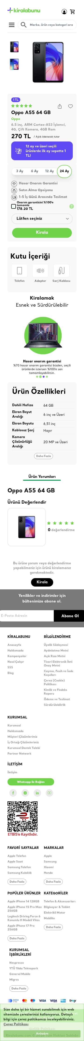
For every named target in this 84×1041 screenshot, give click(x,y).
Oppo (15, 119)
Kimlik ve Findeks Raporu (55, 691)
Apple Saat (15, 861)
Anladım (42, 1034)
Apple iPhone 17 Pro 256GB (21, 927)
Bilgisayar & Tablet (57, 907)
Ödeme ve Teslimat (57, 699)
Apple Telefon (16, 856)
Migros (14, 980)
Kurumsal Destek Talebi (23, 748)
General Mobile (19, 974)
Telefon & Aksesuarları (59, 901)
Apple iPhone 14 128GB (23, 901)
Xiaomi (48, 867)
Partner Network (19, 753)
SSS (10, 667)
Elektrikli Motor (54, 913)
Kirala (42, 232)
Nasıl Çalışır (15, 662)
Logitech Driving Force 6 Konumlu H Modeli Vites (23, 918)
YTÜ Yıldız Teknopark (23, 968)
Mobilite (49, 918)
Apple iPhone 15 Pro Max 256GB (24, 909)
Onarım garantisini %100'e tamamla (35, 206)
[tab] (37, 377)
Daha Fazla (43, 456)
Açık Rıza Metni (54, 656)
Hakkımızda (15, 650)
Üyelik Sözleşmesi (56, 645)
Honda (48, 873)
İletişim (12, 772)
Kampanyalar (17, 656)
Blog (10, 673)
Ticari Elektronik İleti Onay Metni (58, 663)
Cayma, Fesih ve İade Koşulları (58, 673)
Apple (48, 856)
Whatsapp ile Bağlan (31, 782)
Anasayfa (14, 645)
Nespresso (16, 963)
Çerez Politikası (16, 1024)
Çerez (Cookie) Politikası (54, 682)
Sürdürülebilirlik (55, 705)
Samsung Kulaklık (19, 873)
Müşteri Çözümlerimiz (22, 737)
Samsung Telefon (19, 867)
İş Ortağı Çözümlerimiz (23, 742)
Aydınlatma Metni (56, 650)
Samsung (50, 861)
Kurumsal (14, 725)
